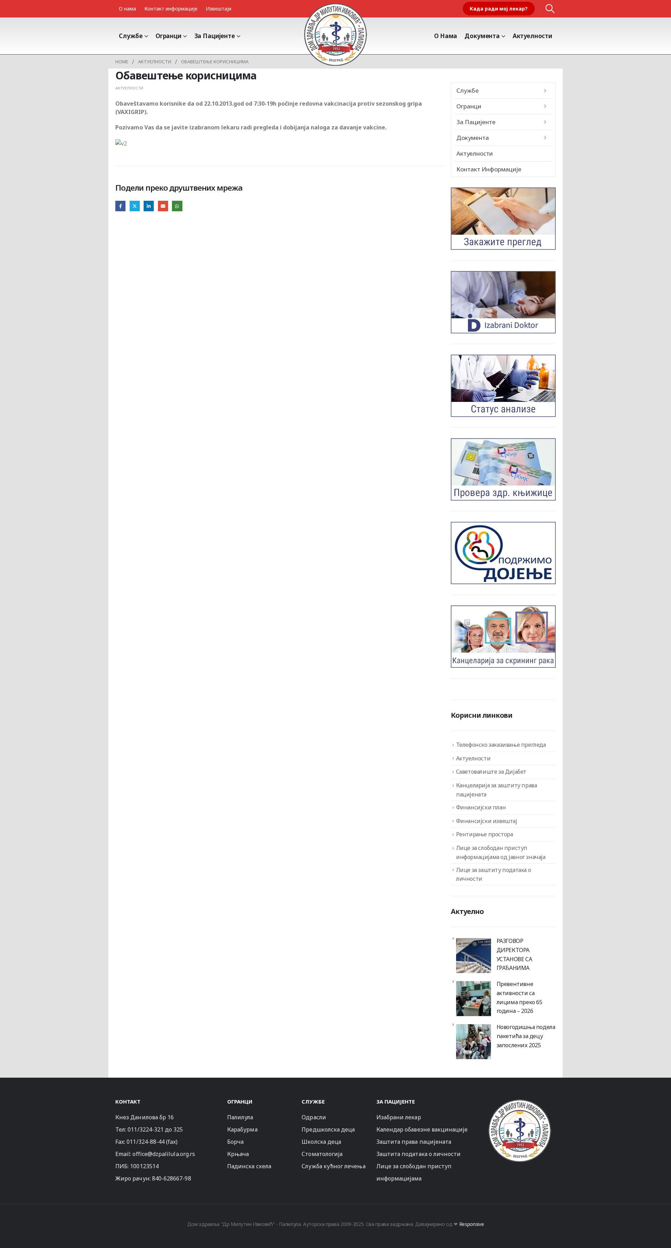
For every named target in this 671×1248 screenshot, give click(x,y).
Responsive (471, 1224)
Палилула (240, 1117)
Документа (482, 36)
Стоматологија (322, 1154)
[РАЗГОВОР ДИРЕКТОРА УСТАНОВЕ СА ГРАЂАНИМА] (473, 955)
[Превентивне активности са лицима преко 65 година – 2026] (473, 998)
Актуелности (532, 36)
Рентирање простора (484, 834)
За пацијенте (214, 36)
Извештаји (218, 8)
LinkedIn (149, 206)
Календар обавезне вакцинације (422, 1129)
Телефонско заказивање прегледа (501, 745)
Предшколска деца (328, 1129)
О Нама (445, 36)
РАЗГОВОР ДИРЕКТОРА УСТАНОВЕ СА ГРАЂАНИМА (514, 954)
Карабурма (242, 1129)
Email (163, 206)
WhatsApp (177, 206)
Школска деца (321, 1142)
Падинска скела (249, 1166)
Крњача (238, 1154)
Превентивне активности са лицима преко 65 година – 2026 (519, 997)
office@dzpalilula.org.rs (163, 1154)
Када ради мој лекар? (499, 8)
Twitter (135, 206)
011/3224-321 (146, 1129)
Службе (131, 36)
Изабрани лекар (398, 1117)
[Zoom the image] (519, 1102)
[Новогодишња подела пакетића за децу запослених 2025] (473, 1041)
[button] (550, 8)
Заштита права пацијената (414, 1142)
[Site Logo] (335, 34)
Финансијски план (481, 807)
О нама (127, 8)
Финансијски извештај (486, 821)
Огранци (168, 36)
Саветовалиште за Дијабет (491, 771)
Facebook (120, 206)
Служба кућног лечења (333, 1166)
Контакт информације (170, 8)
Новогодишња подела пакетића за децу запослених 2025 (526, 1036)
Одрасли (314, 1117)
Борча (235, 1142)
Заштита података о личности (418, 1154)
